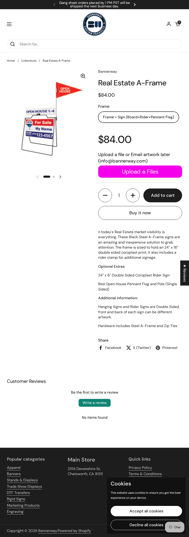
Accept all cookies (146, 511)
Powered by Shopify (74, 530)
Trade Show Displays (24, 486)
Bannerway (47, 530)
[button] (177, 24)
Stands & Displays (22, 480)
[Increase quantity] (133, 195)
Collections (28, 61)
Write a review (95, 402)
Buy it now (140, 213)
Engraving (15, 511)
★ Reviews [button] (184, 273)
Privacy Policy (140, 467)
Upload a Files (140, 171)
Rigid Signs (16, 498)
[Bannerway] (94, 24)
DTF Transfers (18, 492)
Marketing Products (23, 505)
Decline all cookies (146, 524)
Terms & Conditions (145, 473)
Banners (14, 473)
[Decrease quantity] (105, 195)
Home (11, 61)
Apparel (14, 467)
